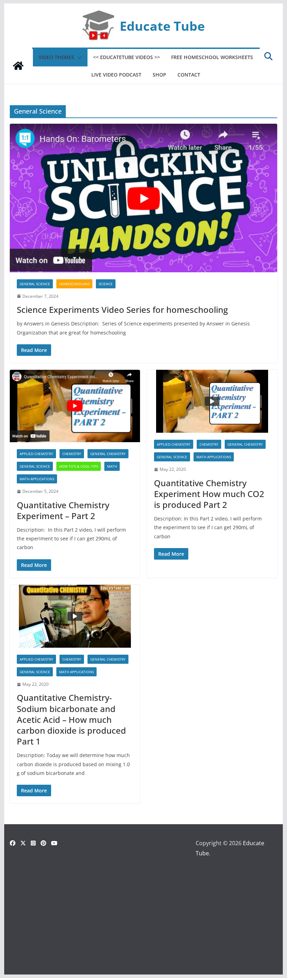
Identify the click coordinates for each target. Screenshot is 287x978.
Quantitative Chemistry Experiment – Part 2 (63, 510)
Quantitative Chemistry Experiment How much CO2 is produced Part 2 (209, 493)
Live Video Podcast (116, 74)
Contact (188, 74)
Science (106, 283)
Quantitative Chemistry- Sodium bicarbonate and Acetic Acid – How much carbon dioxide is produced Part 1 (71, 719)
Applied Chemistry (36, 453)
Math (112, 466)
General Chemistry (108, 453)
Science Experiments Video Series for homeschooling (122, 309)
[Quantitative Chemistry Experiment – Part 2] (75, 406)
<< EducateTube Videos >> (126, 57)
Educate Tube (162, 25)
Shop (159, 74)
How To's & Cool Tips (78, 466)
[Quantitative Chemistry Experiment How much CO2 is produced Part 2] (212, 401)
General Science (35, 283)
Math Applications (37, 478)
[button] (78, 57)
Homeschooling (74, 283)
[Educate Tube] (18, 65)
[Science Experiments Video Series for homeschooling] (143, 198)
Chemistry (71, 453)
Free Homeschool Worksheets (212, 57)
